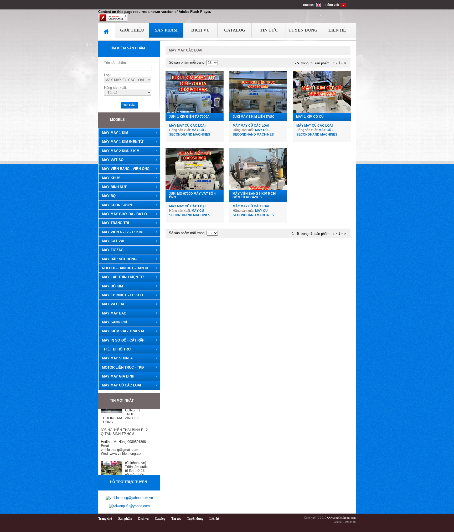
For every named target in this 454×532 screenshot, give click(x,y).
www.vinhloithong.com (341, 517)
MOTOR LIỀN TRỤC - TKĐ (121, 367)
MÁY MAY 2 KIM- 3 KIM (119, 151)
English (309, 4)
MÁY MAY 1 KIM (113, 133)
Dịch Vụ (200, 30)
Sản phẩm (125, 518)
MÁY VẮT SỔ (110, 160)
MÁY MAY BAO (112, 313)
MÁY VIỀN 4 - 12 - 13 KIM (120, 232)
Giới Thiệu (132, 30)
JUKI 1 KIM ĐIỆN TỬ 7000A (189, 116)
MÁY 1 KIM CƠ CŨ (310, 116)
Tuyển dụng (195, 518)
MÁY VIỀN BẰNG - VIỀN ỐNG (123, 169)
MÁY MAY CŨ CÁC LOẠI (119, 385)
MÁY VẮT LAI (111, 304)
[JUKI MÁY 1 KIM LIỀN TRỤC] (258, 92)
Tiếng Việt (332, 4)
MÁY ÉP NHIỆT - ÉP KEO (120, 295)
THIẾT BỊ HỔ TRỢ (114, 349)
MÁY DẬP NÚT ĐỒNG (117, 259)
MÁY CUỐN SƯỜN (115, 205)
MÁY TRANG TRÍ (113, 223)
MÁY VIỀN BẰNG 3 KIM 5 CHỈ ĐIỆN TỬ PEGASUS (254, 195)
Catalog (234, 30)
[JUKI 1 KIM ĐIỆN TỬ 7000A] (195, 92)
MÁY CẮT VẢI (111, 241)
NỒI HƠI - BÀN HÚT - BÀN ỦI (123, 268)
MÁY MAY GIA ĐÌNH (116, 376)
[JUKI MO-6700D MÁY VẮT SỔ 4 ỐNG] (195, 169)
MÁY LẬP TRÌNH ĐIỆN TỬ (121, 277)
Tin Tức (269, 30)
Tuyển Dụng (302, 30)
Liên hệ (214, 518)
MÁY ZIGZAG (110, 250)
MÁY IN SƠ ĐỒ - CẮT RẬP (121, 340)
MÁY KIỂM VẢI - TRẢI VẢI (121, 331)
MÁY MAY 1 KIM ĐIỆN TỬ (120, 142)
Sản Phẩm (166, 30)
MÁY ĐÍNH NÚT (112, 187)
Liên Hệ (337, 30)
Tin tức (176, 518)
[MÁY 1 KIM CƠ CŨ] (322, 92)
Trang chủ (105, 518)
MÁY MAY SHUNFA (115, 358)
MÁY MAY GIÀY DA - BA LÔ (122, 214)
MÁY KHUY (109, 178)
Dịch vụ (143, 518)
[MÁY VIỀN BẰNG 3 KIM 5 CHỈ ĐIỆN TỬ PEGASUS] (258, 169)
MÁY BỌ (107, 196)
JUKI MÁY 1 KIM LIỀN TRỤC (254, 116)
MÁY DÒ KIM (110, 286)
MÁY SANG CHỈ (112, 322)
